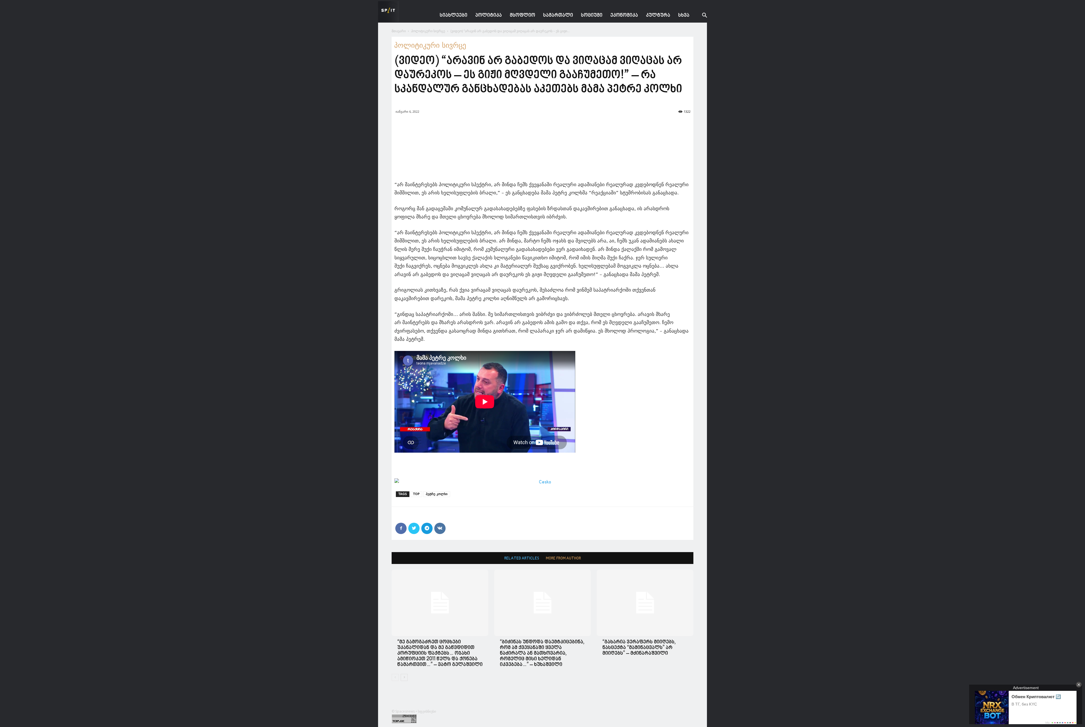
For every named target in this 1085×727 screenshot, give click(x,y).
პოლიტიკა (488, 15)
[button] (700, 16)
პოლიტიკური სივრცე (428, 31)
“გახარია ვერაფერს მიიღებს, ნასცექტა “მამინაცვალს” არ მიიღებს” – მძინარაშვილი (639, 647)
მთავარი (399, 31)
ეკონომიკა (624, 15)
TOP (416, 494)
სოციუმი (591, 15)
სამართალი (558, 15)
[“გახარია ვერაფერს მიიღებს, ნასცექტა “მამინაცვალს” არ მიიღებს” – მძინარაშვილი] (645, 603)
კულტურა (658, 15)
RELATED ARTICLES (521, 558)
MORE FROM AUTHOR (563, 558)
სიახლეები (453, 15)
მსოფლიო (522, 15)
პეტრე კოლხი (437, 494)
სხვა (683, 15)
